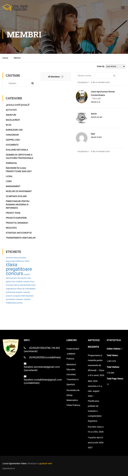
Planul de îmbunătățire (26, 289)
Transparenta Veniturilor (21, 238)
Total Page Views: (115, 378)
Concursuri (12, 135)
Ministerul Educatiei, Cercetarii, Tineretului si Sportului (72, 374)
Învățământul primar (14, 303)
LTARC (9, 181)
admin (94, 114)
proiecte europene (13, 296)
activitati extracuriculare (16, 258)
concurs (14, 273)
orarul (33, 285)
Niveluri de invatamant (19, 191)
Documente (12, 144)
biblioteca (20, 261)
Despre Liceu (13, 140)
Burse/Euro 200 (14, 130)
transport (19, 299)
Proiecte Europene (16, 218)
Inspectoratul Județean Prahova (72, 353)
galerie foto (10, 282)
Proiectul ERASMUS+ (17, 223)
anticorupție (11, 261)
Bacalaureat (13, 120)
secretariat (10, 299)
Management (13, 186)
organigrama (11, 289)
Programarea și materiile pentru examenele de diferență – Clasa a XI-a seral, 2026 (96, 365)
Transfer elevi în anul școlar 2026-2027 (96, 442)
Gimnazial (11, 163)
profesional (10, 292)
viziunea (27, 299)
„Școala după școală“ (18, 105)
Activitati (11, 110)
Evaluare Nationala (17, 149)
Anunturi (11, 115)
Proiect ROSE (13, 213)
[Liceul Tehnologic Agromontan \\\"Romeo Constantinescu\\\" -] (15, 9)
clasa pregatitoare (19, 267)
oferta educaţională (22, 285)
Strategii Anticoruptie (19, 233)
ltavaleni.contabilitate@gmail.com (43, 379)
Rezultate (11, 228)
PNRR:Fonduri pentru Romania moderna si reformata (17, 204)
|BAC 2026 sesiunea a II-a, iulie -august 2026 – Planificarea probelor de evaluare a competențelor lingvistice (95, 401)
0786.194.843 (52, 347)
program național (23, 292)
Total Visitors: (113, 367)
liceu (32, 282)
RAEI (23, 296)
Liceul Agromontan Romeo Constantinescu (103, 93)
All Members (55, 76)
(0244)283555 (36, 357)
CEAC (27, 261)
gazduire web (45, 463)
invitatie (26, 282)
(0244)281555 (36, 347)
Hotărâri (19, 282)
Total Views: (113, 355)
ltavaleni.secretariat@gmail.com (42, 366)
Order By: (101, 66)
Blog (8, 125)
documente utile (24, 278)
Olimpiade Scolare (16, 196)
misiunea (10, 285)
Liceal (9, 176)
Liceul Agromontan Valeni (14, 463)
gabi (93, 134)
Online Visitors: (114, 348)
